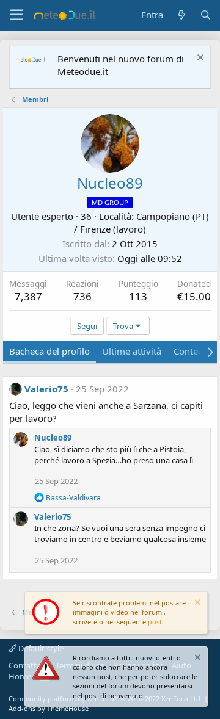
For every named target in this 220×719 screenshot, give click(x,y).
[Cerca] (206, 15)
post (155, 621)
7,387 (28, 296)
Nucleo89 (53, 437)
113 (138, 296)
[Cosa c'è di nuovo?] (181, 15)
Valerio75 (46, 389)
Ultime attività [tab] (131, 351)
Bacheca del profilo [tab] (49, 351)
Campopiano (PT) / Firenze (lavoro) (141, 222)
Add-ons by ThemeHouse (49, 708)
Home (20, 676)
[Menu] (16, 15)
